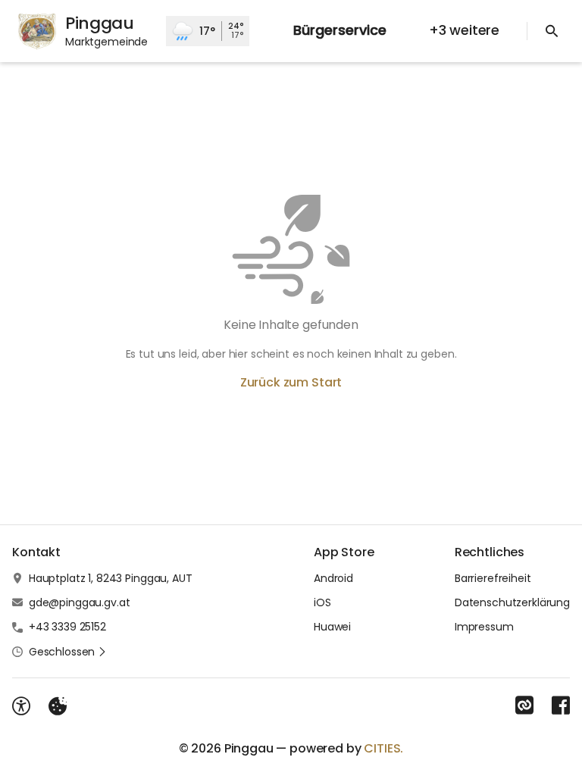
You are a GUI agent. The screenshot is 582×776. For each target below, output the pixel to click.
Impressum (484, 626)
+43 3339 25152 (67, 626)
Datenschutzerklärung (512, 602)
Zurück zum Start (291, 382)
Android (333, 578)
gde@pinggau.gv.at (79, 602)
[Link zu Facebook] (561, 705)
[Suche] (552, 31)
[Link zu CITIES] (524, 705)
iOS (322, 602)
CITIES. (383, 748)
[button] (68, 651)
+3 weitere (464, 29)
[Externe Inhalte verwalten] (57, 706)
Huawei (332, 626)
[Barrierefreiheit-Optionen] (21, 706)
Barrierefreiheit (493, 578)
